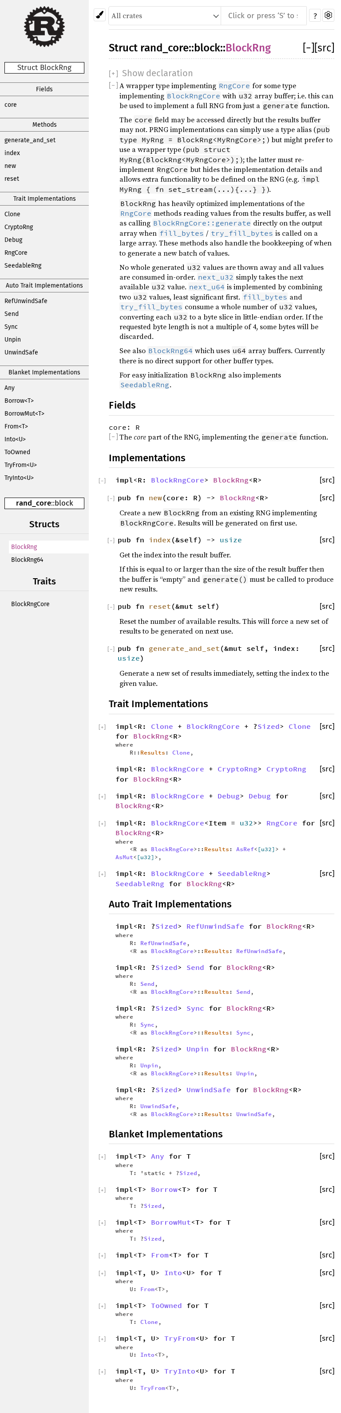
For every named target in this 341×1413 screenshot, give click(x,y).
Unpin (12, 339)
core (10, 105)
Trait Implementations (44, 198)
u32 (246, 822)
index (12, 153)
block (64, 503)
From (160, 1254)
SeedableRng (22, 265)
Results (152, 752)
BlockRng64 (27, 560)
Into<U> (15, 439)
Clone (12, 214)
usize (231, 539)
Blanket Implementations (44, 372)
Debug (13, 240)
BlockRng (24, 547)
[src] (324, 48)
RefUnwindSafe (26, 301)
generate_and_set (30, 140)
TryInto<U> (19, 478)
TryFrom (179, 1338)
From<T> (16, 426)
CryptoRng (18, 227)
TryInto (179, 1370)
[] (308, 48)
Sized (269, 726)
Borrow (164, 1189)
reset (11, 179)
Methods (44, 124)
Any (9, 388)
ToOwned (17, 452)
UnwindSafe (21, 352)
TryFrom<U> (20, 465)
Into (173, 1272)
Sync (11, 327)
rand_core (33, 503)
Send (11, 314)
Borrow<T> (19, 401)
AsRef (245, 848)
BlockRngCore (30, 604)
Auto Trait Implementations (44, 285)
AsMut (124, 856)
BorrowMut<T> (24, 413)
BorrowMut (171, 1222)
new (10, 166)
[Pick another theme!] (100, 14)
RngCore (16, 253)
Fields (44, 89)
